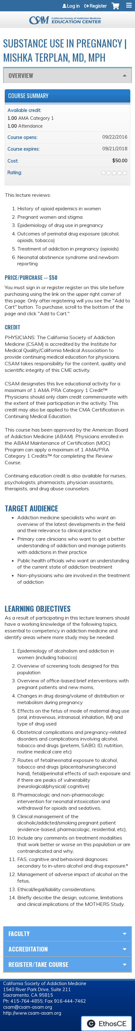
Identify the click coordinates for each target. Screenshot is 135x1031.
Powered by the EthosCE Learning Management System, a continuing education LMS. (106, 1023)
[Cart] (115, 9)
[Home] (67, 18)
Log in (73, 6)
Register (98, 6)
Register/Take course (38, 964)
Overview (20, 75)
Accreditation (28, 948)
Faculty (19, 933)
